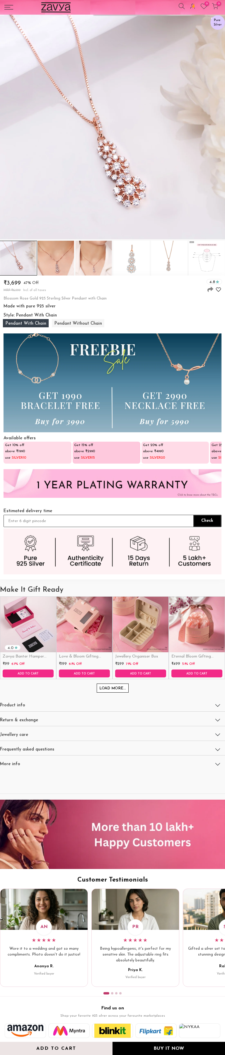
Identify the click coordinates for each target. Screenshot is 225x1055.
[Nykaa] (199, 1030)
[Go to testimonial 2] (112, 993)
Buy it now (169, 1048)
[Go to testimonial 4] (120, 993)
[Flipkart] (156, 1030)
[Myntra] (69, 1030)
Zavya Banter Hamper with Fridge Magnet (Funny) (23, 657)
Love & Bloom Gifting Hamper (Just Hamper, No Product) (83, 657)
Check (207, 521)
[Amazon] (25, 1030)
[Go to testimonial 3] (116, 993)
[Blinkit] (112, 1030)
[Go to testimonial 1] (106, 993)
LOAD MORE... (112, 688)
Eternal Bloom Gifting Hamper (191, 657)
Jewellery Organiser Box (136, 656)
